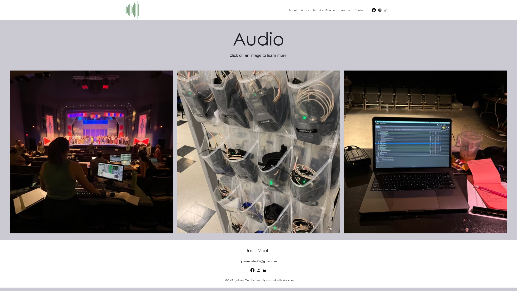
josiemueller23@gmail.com (259, 261)
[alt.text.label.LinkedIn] (386, 10)
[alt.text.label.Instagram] (380, 10)
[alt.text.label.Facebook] (374, 10)
